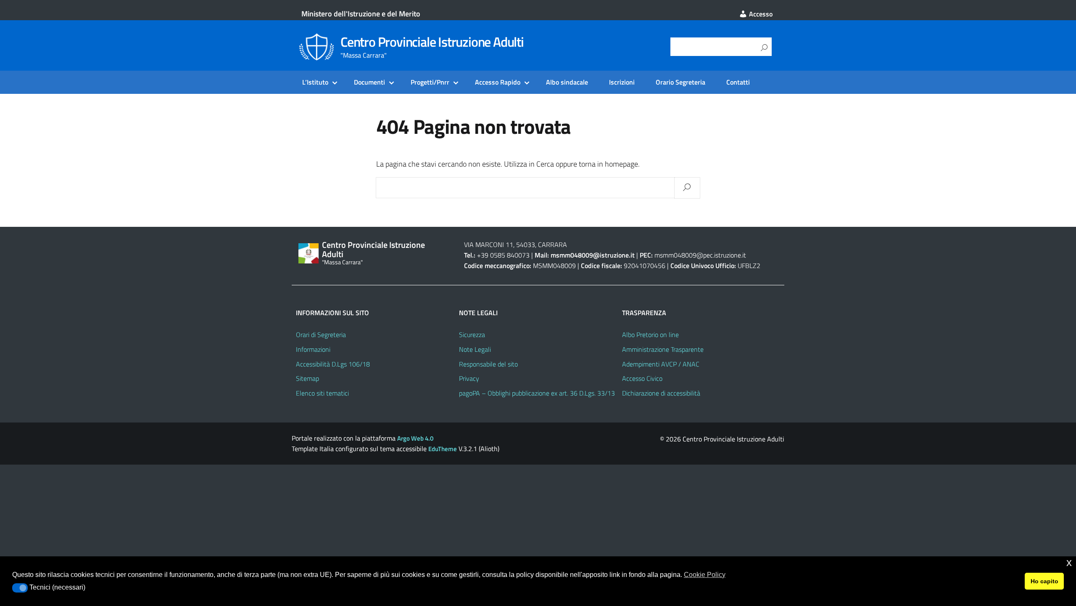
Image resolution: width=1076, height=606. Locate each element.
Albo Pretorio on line (650, 335)
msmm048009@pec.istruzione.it (700, 255)
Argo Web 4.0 (415, 438)
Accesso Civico (642, 378)
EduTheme (442, 449)
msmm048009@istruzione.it (593, 255)
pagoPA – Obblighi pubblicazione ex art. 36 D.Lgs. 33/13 (537, 393)
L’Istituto (315, 82)
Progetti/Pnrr (430, 82)
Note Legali (475, 349)
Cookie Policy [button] (704, 574)
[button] (20, 588)
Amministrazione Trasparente (663, 349)
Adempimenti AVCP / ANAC (660, 364)
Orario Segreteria (680, 82)
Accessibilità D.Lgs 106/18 (333, 364)
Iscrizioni (622, 82)
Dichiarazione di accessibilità (661, 393)
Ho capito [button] (1044, 581)
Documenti (369, 82)
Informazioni (313, 349)
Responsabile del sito (488, 364)
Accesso (760, 14)
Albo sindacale (567, 82)
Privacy (469, 378)
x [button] (1069, 562)
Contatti (738, 82)
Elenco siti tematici (322, 393)
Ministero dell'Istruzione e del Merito (360, 13)
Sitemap (307, 378)
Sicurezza (472, 335)
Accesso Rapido (497, 82)
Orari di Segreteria (321, 335)
